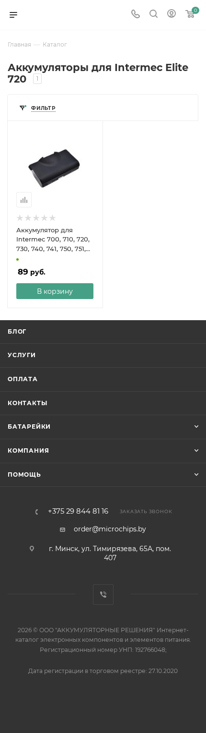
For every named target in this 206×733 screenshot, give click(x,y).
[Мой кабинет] (171, 15)
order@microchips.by (110, 529)
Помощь (24, 474)
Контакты (27, 403)
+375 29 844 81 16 (78, 511)
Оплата (23, 379)
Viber (103, 594)
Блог (17, 331)
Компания (28, 450)
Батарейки (29, 426)
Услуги (22, 355)
